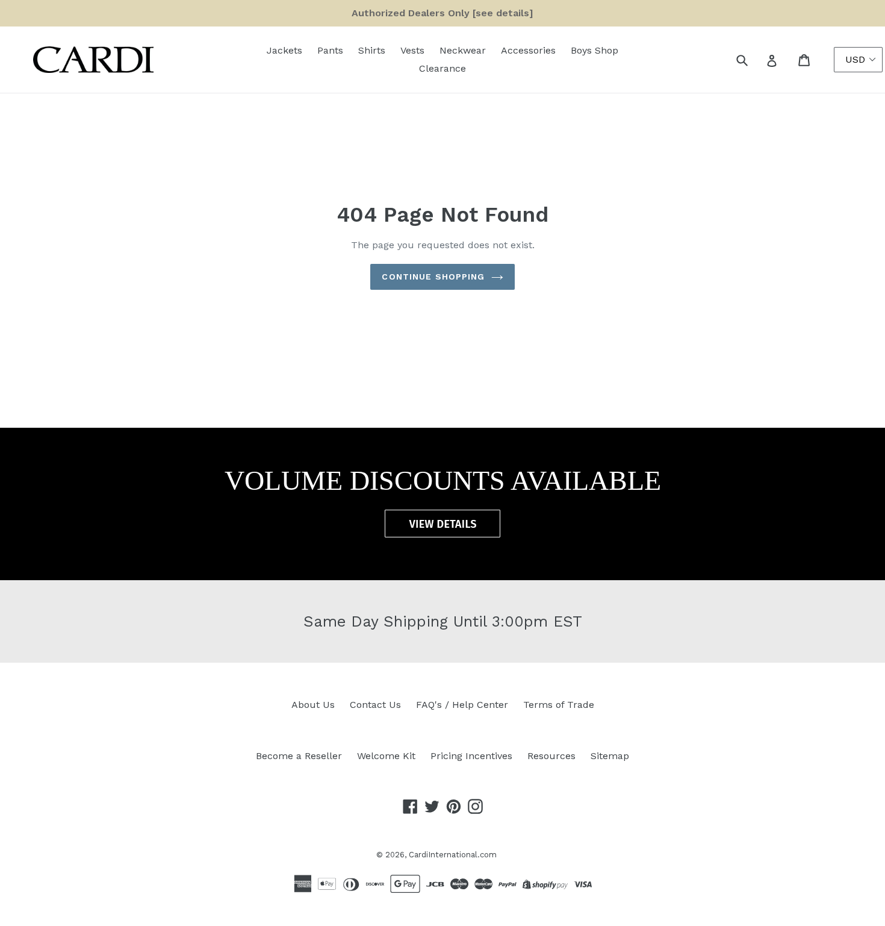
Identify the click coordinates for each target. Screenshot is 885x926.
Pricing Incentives (471, 756)
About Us (313, 704)
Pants (330, 50)
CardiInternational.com (453, 854)
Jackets (284, 50)
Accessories (528, 50)
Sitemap (610, 756)
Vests (412, 50)
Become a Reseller (299, 756)
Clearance (442, 68)
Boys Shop (594, 50)
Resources (551, 756)
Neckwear (462, 50)
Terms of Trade (558, 704)
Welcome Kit (386, 756)
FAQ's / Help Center (462, 704)
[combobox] (755, 59)
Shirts (371, 50)
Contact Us (375, 704)
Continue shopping (433, 276)
